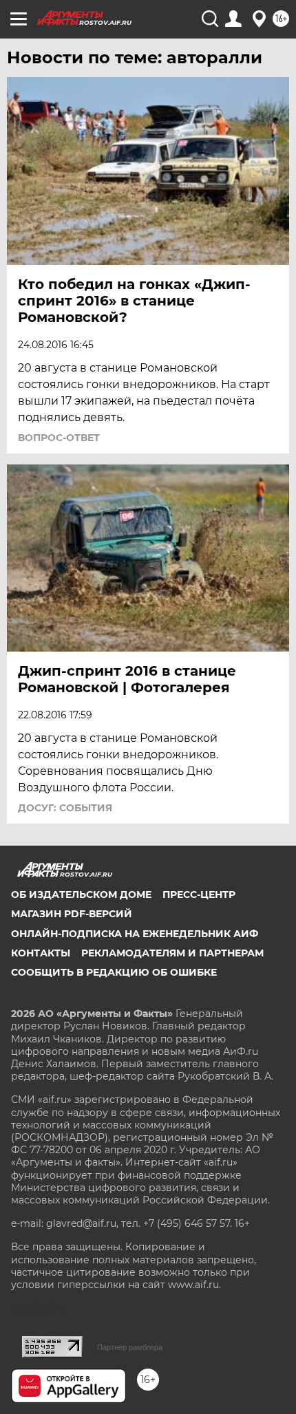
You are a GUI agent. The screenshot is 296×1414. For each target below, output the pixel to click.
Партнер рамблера (129, 1347)
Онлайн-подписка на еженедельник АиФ (134, 934)
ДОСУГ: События (65, 808)
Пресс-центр (198, 894)
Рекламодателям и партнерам (172, 953)
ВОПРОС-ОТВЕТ (59, 437)
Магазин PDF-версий (71, 914)
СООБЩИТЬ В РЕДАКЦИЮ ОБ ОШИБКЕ (114, 972)
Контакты (40, 953)
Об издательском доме (81, 894)
